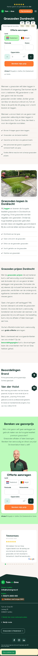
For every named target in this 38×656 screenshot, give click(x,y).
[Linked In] (24, 640)
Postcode (7, 43)
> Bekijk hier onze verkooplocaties (14, 617)
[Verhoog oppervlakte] (31, 56)
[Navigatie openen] (35, 11)
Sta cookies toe (8, 652)
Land (6, 33)
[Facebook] (14, 640)
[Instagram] (19, 640)
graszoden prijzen (14, 275)
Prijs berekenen (26, 11)
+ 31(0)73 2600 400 (9, 596)
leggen (7, 209)
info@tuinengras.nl (9, 590)
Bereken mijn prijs (19, 64)
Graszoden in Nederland (12, 631)
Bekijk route (7, 622)
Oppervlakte (15, 52)
